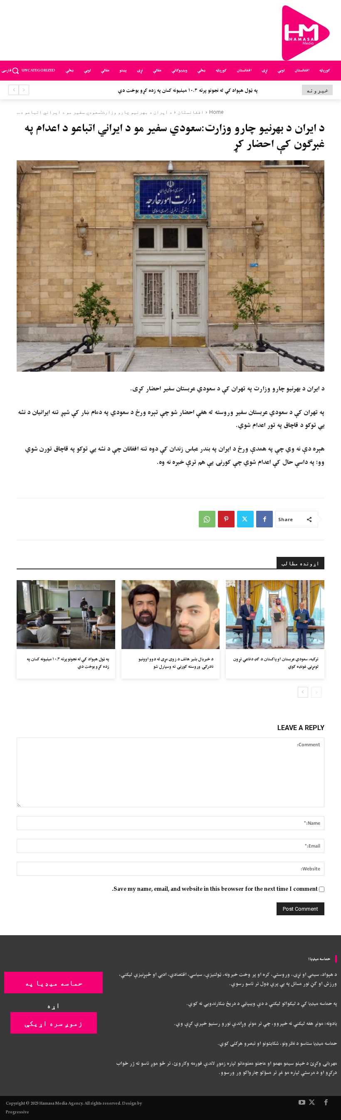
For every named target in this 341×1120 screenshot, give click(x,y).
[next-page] (303, 692)
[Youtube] (302, 1103)
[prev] (24, 90)
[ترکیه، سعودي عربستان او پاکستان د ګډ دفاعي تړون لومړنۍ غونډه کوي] (275, 614)
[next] (13, 90)
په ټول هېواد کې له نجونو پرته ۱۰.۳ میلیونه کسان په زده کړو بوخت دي (68, 662)
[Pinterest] (226, 519)
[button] (15, 71)
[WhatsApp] (207, 519)
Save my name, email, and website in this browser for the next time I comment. (215, 889)
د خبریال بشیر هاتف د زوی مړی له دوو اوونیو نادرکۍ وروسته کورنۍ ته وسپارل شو (175, 662)
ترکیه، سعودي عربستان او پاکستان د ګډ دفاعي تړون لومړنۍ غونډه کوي (275, 662)
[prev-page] (316, 692)
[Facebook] (264, 519)
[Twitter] (245, 519)
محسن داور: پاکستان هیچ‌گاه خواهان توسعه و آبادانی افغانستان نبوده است (193, 90)
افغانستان (191, 111)
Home (216, 111)
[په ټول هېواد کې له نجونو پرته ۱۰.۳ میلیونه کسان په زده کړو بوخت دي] (66, 614)
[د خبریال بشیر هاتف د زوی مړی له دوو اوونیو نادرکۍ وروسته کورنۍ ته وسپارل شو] (170, 614)
